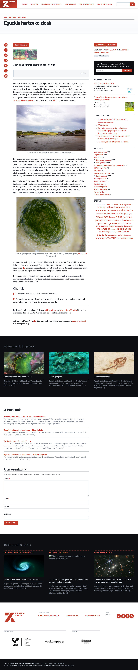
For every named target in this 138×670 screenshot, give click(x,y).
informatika (129, 220)
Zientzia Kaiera (72, 616)
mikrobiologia (104, 232)
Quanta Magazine (100, 189)
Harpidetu (127, 70)
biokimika (118, 211)
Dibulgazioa (22, 17)
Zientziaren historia (101, 195)
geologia (99, 220)
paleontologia (112, 235)
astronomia (100, 210)
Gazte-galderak (100, 179)
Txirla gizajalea (55, 377)
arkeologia (102, 207)
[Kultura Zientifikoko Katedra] (22, 642)
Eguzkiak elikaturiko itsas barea (18, 377)
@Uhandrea (50, 310)
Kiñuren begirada (100, 187)
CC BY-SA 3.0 (82, 254)
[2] (24, 268)
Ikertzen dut (98, 184)
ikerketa (122, 220)
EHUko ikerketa (100, 168)
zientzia (111, 238)
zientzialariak (121, 238)
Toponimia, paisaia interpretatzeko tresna (113, 142)
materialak (114, 229)
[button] (6, 45)
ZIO (34, 321)
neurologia (114, 232)
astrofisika (125, 207)
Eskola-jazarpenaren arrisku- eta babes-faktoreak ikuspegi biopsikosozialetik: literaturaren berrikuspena (113, 130)
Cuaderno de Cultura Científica (18, 552)
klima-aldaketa (102, 226)
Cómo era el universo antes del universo (21, 579)
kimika (127, 223)
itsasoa (121, 224)
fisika (119, 216)
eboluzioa (99, 214)
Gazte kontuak (101, 176)
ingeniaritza (102, 223)
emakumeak (103, 216)
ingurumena (113, 223)
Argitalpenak (99, 155)
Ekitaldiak (97, 171)
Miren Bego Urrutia (68, 310)
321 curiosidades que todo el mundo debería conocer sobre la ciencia (68, 580)
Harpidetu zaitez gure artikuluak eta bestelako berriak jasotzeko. (114, 65)
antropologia (119, 205)
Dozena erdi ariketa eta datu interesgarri (109, 165)
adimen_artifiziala (101, 205)
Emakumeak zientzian (102, 173)
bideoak (111, 210)
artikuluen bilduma (114, 207)
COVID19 (97, 157)
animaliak (98, 56)
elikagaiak (129, 214)
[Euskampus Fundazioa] (54, 642)
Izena (6, 499)
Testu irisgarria (21, 45)
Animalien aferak (10, 17)
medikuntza (124, 228)
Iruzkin (7, 478)
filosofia (112, 217)
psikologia (122, 235)
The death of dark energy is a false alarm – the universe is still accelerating (113, 580)
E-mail (7, 506)
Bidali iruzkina (11, 523)
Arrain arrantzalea (102, 377)
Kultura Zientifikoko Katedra (48, 616)
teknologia (101, 238)
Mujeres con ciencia (58, 552)
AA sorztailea (103, 125)
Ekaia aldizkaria (111, 213)
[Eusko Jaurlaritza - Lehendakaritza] (86, 642)
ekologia (122, 214)
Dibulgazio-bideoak (103, 160)
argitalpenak (128, 205)
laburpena (112, 226)
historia (106, 220)
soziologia (128, 235)
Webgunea (8, 514)
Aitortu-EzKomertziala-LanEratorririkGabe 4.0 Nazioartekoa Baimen (42, 665)
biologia (105, 56)
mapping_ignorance (124, 226)
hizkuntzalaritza (114, 220)
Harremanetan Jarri (92, 616)
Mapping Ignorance (103, 552)
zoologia (130, 238)
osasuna (102, 234)
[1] (54, 100)
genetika (127, 217)
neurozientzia (123, 231)
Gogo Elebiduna (100, 181)
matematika (103, 228)
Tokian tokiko (99, 192)
